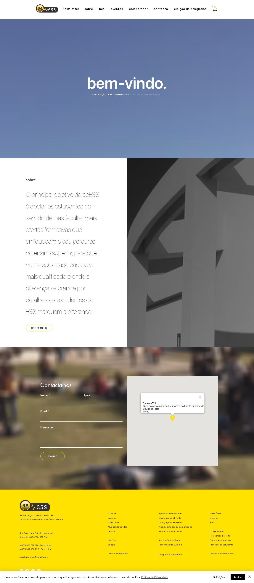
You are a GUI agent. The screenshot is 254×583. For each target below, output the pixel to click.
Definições (219, 577)
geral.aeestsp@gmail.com (34, 557)
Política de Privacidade (154, 577)
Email (44, 411)
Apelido (88, 395)
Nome (45, 395)
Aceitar (238, 577)
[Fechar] (249, 577)
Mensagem (47, 427)
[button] (215, 8)
